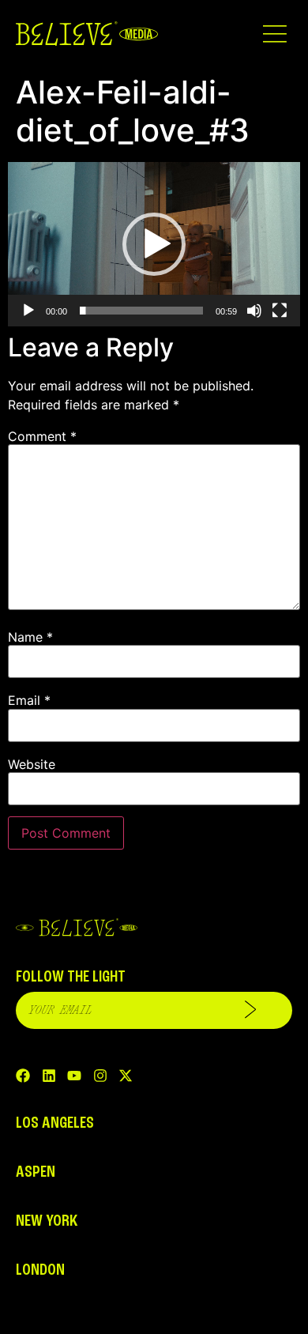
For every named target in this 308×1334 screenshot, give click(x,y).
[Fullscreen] (279, 310)
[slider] (141, 311)
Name (30, 637)
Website (31, 764)
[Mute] (254, 310)
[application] (154, 244)
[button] (274, 33)
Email (29, 700)
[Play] (28, 310)
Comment (42, 436)
